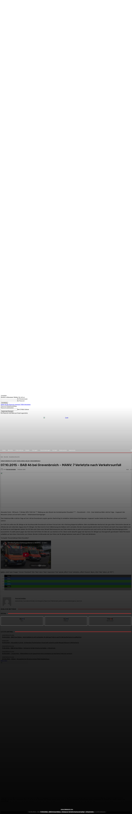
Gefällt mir (22, 617)
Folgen (66, 617)
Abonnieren (110, 617)
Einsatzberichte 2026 (67, 809)
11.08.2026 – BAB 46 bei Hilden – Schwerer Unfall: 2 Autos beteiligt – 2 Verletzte (67, 812)
